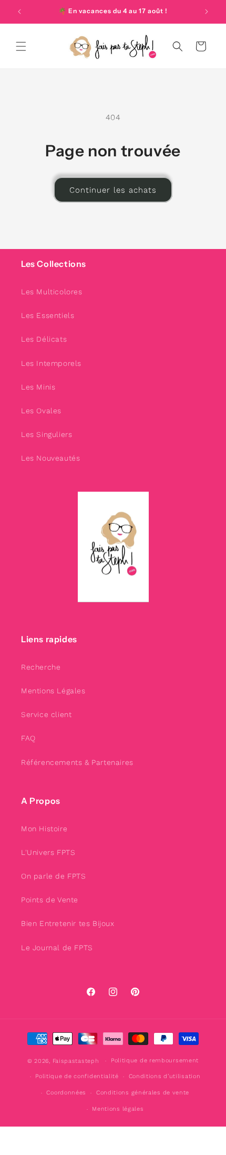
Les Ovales (41, 410)
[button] (21, 46)
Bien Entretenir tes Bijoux (68, 923)
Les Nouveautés (50, 458)
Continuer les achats (113, 190)
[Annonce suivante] (206, 11)
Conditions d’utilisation (165, 1076)
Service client (46, 714)
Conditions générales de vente (142, 1092)
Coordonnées (66, 1092)
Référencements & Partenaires (77, 762)
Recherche (40, 667)
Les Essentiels (47, 315)
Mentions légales (117, 1109)
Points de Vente (49, 899)
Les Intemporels (51, 363)
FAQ (28, 738)
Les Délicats (44, 339)
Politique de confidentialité (77, 1076)
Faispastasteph (76, 1061)
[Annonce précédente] (19, 11)
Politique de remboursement (155, 1060)
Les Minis (38, 387)
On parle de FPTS (53, 876)
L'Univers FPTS (48, 852)
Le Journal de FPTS (57, 947)
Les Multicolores (52, 291)
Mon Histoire (44, 828)
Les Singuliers (46, 434)
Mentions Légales (53, 690)
